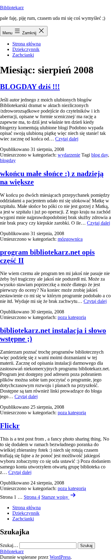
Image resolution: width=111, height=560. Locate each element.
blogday (8, 160)
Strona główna (26, 43)
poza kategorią (72, 317)
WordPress (60, 557)
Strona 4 (32, 497)
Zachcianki (23, 55)
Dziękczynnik (25, 49)
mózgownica (70, 239)
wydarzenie (69, 154)
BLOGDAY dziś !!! (30, 87)
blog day (99, 154)
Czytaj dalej (66, 138)
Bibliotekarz (12, 7)
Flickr (10, 426)
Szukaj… (9, 545)
